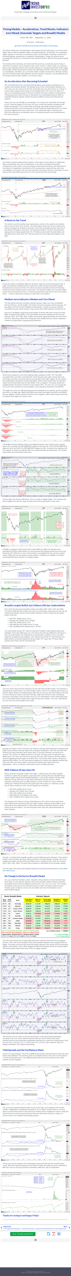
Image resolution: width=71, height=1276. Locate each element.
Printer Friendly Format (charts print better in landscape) (37, 46)
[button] (35, 17)
